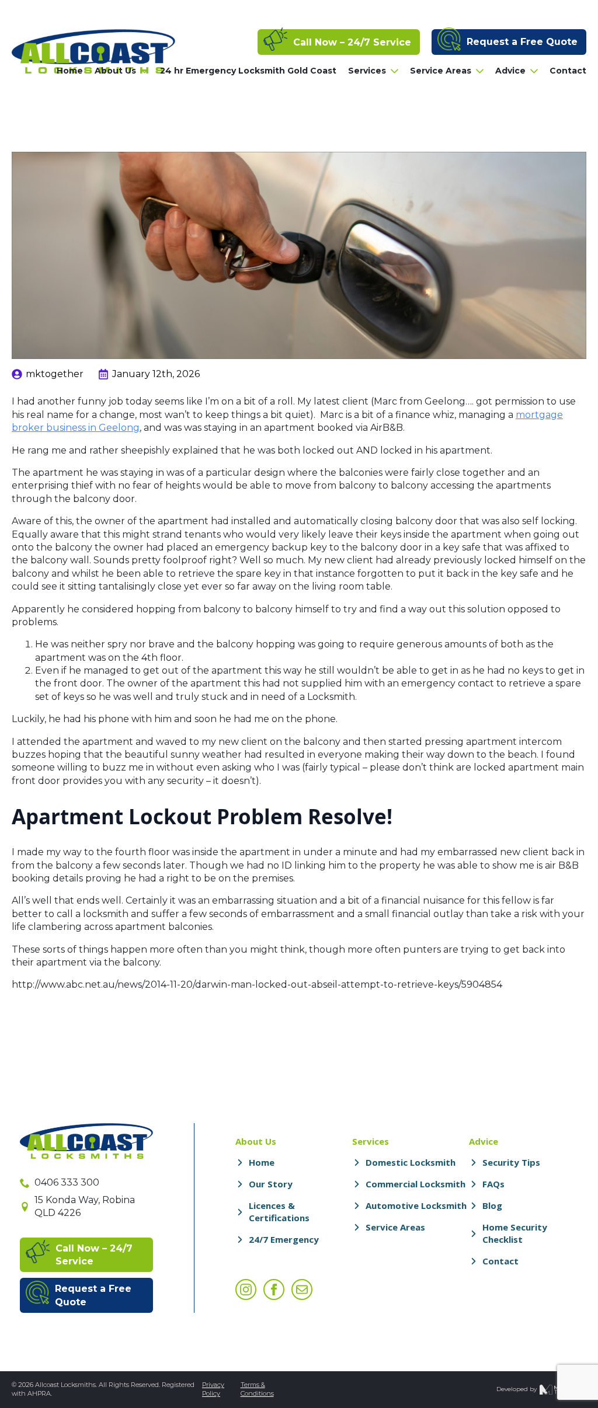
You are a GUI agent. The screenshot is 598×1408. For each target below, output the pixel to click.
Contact (568, 70)
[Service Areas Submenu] (477, 70)
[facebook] (273, 1289)
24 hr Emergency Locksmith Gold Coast (248, 70)
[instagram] (245, 1289)
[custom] (301, 1289)
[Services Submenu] (392, 70)
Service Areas (440, 70)
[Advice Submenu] (532, 70)
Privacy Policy (213, 1389)
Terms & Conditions (257, 1389)
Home (70, 70)
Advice (510, 70)
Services (367, 70)
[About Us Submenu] (142, 70)
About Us (115, 70)
